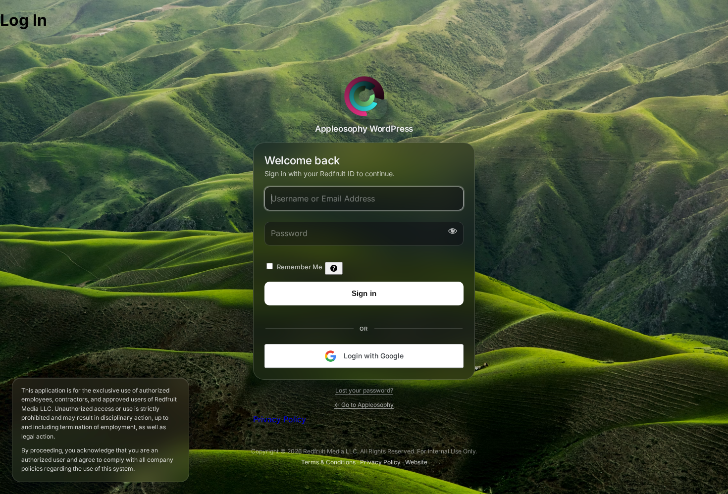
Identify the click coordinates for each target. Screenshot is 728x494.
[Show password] (451, 230)
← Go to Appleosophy (364, 404)
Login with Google (373, 355)
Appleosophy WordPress (364, 96)
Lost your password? (364, 390)
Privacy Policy (279, 419)
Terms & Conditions (328, 462)
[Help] (334, 267)
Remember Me (299, 266)
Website (416, 462)
